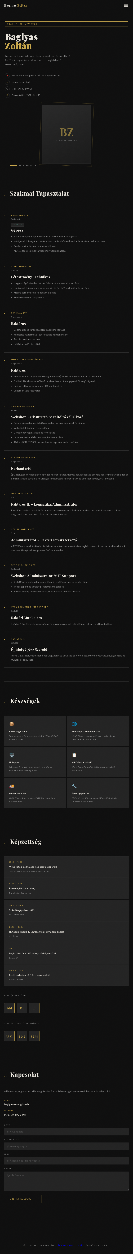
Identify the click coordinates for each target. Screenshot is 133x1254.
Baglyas (15, 5)
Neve (7, 1125)
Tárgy (7, 1154)
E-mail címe (11, 1140)
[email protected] (70, 1245)
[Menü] (126, 5)
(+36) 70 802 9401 (22, 88)
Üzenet (8, 1169)
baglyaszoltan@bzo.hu (17, 1104)
